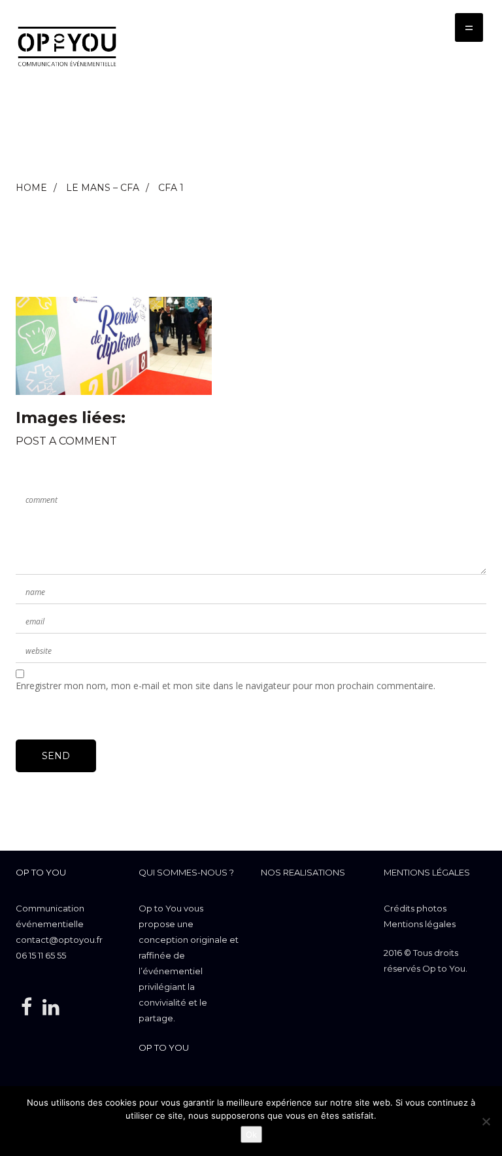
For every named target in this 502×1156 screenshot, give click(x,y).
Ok (251, 1134)
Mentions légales (427, 872)
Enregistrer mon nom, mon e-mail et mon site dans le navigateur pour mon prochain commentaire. (225, 685)
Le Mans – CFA (102, 188)
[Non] (485, 1121)
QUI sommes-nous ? (186, 872)
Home (31, 188)
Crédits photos (415, 908)
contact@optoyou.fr (59, 939)
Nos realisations (303, 872)
